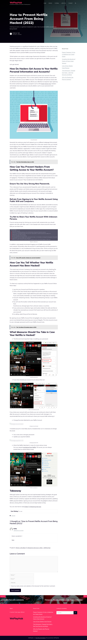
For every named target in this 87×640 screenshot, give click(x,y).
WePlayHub (16, 2)
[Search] (75, 612)
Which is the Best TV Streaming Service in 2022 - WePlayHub (33, 548)
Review (50, 3)
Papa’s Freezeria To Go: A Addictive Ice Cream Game (68, 54)
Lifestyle (63, 3)
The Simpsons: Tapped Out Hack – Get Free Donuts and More (68, 72)
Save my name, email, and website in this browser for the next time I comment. (33, 586)
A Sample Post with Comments (12, 600)
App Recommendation (41, 637)
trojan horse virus (46, 83)
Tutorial (57, 3)
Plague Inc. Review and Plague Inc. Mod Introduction (64, 600)
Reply (13, 540)
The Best (70, 3)
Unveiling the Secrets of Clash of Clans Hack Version (68, 61)
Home (45, 3)
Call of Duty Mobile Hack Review (42, 621)
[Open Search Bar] (75, 3)
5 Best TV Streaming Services (32, 506)
